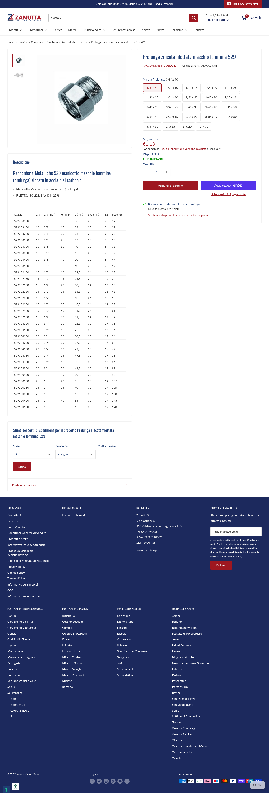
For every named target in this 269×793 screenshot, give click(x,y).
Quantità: (149, 164)
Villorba (177, 758)
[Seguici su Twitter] (99, 781)
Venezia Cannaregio (184, 728)
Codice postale (107, 446)
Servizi (146, 29)
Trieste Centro (16, 704)
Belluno (177, 621)
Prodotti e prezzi (17, 538)
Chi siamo (177, 29)
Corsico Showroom (74, 633)
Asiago (176, 615)
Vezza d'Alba (125, 675)
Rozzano (67, 686)
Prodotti (12, 29)
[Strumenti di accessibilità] (15, 786)
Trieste (11, 698)
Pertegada (13, 663)
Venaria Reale (125, 669)
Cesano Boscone (72, 621)
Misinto (67, 680)
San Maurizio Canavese (132, 651)
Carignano (123, 615)
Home (10, 42)
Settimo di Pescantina (186, 716)
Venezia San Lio (182, 734)
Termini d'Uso (16, 578)
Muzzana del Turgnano (21, 657)
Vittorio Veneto (182, 752)
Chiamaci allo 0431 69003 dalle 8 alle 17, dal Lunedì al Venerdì (134, 3)
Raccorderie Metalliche (159, 65)
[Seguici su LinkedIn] (127, 781)
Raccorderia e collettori (74, 42)
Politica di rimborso (24, 485)
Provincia (61, 446)
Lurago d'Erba (71, 651)
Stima (22, 466)
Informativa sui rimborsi (22, 584)
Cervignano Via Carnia (21, 627)
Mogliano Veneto (183, 657)
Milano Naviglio (72, 669)
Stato (16, 446)
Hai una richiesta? (73, 515)
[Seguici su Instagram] (106, 781)
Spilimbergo (15, 692)
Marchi (72, 29)
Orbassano (124, 639)
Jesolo (176, 639)
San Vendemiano (182, 704)
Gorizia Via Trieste (18, 639)
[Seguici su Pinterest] (113, 781)
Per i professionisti (124, 29)
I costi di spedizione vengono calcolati (183, 148)
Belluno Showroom (184, 627)
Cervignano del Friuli (20, 621)
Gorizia (11, 633)
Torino (121, 663)
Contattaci (14, 515)
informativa (247, 544)
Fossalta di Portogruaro (187, 633)
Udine (11, 716)
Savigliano (123, 657)
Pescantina (179, 680)
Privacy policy (16, 566)
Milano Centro (71, 657)
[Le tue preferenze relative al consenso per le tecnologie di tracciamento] (6, 789)
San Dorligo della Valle (21, 680)
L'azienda (13, 521)
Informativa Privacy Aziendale (26, 544)
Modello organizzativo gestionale (28, 560)
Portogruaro (180, 686)
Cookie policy (16, 572)
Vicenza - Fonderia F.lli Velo (189, 746)
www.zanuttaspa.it (148, 550)
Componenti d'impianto (44, 42)
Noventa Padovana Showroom (191, 663)
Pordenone (14, 675)
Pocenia (12, 669)
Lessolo (121, 633)
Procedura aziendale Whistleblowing (20, 552)
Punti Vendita (92, 29)
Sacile (11, 686)
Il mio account (216, 20)
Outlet (57, 29)
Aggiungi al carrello (170, 185)
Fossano (122, 627)
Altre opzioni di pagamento (228, 194)
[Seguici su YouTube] (120, 781)
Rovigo (176, 692)
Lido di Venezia (181, 645)
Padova (177, 675)
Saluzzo (122, 645)
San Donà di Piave (183, 698)
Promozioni (35, 29)
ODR (10, 590)
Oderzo (177, 669)
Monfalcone (15, 651)
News (160, 29)
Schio (175, 710)
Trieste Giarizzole (18, 710)
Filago (66, 639)
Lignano (12, 645)
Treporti (177, 722)
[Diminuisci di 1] (147, 172)
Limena (176, 651)
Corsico (67, 627)
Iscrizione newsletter (245, 3)
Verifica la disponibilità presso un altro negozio (178, 215)
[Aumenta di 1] (166, 172)
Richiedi (221, 565)
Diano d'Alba (125, 621)
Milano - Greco (72, 663)
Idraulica (22, 42)
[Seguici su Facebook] (92, 781)
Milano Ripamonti (73, 675)
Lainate (67, 645)
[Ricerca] (193, 18)
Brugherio (68, 615)
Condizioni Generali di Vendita (26, 532)
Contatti (199, 29)
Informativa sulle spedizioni (24, 596)
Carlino (12, 615)
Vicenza (177, 740)
